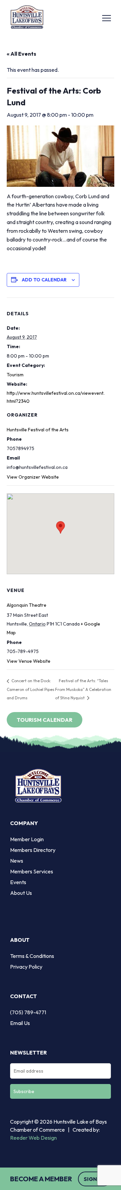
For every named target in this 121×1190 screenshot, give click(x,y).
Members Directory (32, 850)
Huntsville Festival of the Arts (38, 430)
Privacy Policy (26, 966)
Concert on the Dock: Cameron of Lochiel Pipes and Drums (30, 689)
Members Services (31, 871)
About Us (21, 892)
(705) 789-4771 (28, 1012)
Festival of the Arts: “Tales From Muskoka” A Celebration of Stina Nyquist (83, 689)
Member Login (27, 839)
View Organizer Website (33, 477)
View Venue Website (28, 661)
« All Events (21, 53)
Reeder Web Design (33, 1137)
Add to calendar (44, 280)
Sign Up (94, 1179)
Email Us (20, 1023)
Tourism (15, 375)
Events (18, 882)
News (16, 860)
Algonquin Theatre (26, 605)
